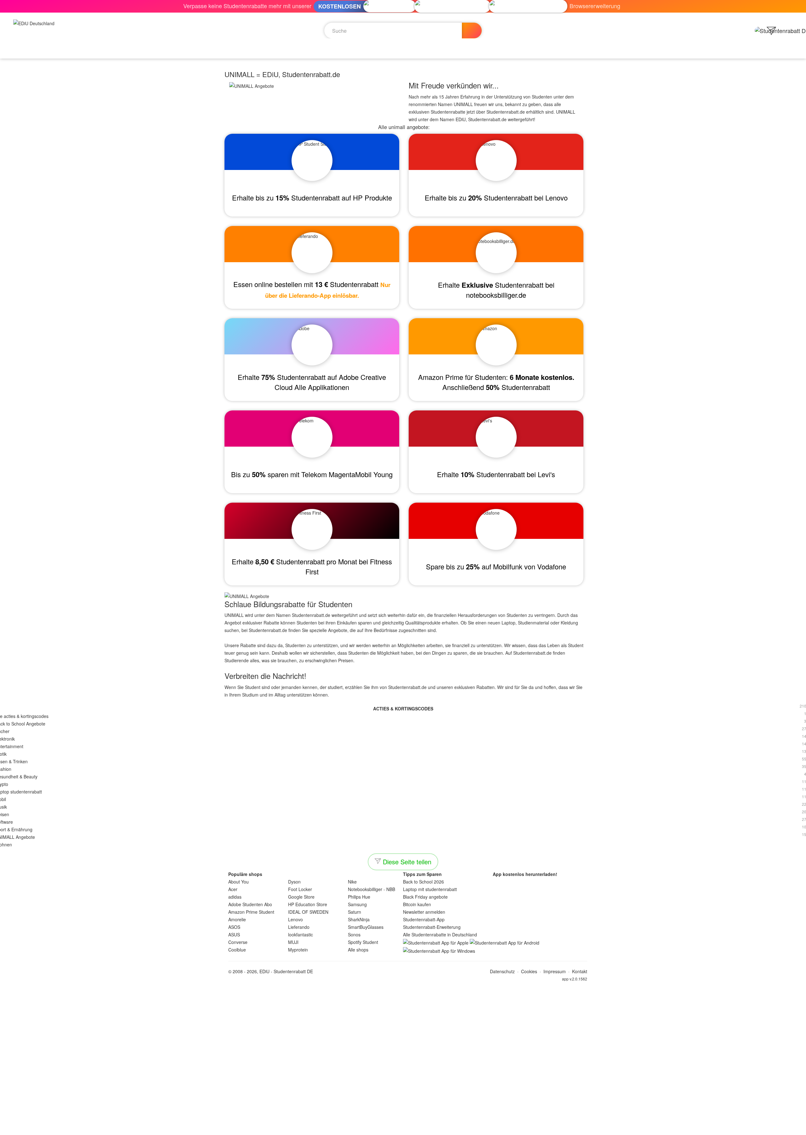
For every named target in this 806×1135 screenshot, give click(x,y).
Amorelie (237, 919)
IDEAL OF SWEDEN (308, 912)
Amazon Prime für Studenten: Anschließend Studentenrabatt (496, 382)
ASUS (234, 934)
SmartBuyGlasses (365, 927)
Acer (232, 889)
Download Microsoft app (403, 1065)
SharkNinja (359, 919)
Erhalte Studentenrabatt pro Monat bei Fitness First (312, 566)
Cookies (529, 971)
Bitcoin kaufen (417, 904)
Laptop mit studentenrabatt (430, 889)
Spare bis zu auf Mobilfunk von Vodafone (496, 566)
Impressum (554, 971)
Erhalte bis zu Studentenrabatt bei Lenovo (496, 197)
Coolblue (237, 949)
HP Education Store (307, 904)
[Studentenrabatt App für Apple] (435, 942)
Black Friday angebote (425, 897)
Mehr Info (43, 1084)
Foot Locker (300, 889)
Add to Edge (403, 1127)
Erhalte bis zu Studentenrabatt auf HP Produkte (312, 197)
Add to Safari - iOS (403, 1096)
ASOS (234, 927)
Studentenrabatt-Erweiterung (432, 927)
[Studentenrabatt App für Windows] (439, 950)
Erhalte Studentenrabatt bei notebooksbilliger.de (496, 290)
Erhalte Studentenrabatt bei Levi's (496, 474)
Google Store (301, 897)
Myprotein (298, 949)
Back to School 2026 (423, 881)
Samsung (357, 904)
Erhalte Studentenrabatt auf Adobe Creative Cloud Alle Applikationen (312, 382)
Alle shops (358, 949)
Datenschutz (502, 971)
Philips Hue (359, 897)
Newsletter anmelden (424, 912)
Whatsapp (10, 994)
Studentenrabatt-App (424, 919)
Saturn (354, 912)
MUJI (293, 942)
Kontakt (579, 971)
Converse (237, 942)
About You (238, 881)
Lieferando (298, 927)
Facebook (33, 994)
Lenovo (295, 919)
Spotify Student (363, 942)
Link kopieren (64, 994)
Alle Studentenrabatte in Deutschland (440, 934)
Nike (352, 881)
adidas (234, 897)
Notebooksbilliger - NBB (371, 889)
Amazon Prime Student (251, 912)
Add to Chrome (403, 1111)
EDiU (264, 971)
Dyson (294, 881)
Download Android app (403, 1049)
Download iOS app (403, 1033)
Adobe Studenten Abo (250, 904)
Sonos (354, 934)
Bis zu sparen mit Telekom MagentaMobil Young (312, 474)
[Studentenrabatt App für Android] (504, 942)
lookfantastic (300, 934)
